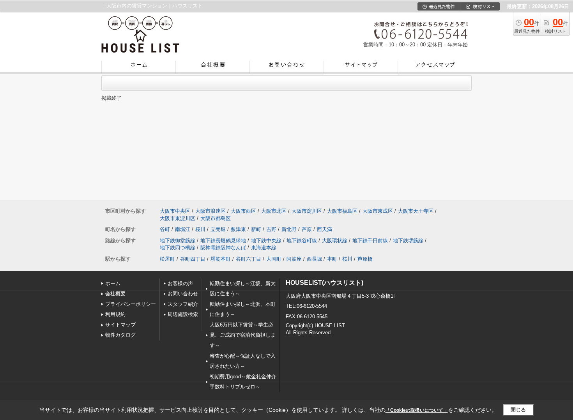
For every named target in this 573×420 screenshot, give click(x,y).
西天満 (324, 229)
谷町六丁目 (248, 259)
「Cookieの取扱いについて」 (417, 410)
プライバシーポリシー (130, 304)
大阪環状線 (334, 241)
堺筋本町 (220, 259)
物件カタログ (120, 335)
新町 (256, 229)
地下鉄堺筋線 (408, 241)
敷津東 (238, 229)
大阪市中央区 (175, 211)
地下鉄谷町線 (301, 241)
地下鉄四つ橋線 (177, 248)
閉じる (518, 410)
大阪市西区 (243, 211)
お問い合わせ (183, 293)
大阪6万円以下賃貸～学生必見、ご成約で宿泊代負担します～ (243, 335)
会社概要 (115, 293)
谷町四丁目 (192, 259)
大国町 (273, 259)
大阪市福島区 (342, 211)
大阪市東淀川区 (177, 218)
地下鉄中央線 (266, 241)
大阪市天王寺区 (415, 211)
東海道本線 (263, 248)
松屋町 (167, 259)
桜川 (200, 229)
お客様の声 (180, 283)
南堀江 (182, 229)
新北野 (289, 229)
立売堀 (218, 229)
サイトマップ (120, 325)
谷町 (165, 229)
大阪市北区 (273, 211)
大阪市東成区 (378, 211)
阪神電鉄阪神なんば (223, 248)
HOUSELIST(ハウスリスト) (324, 282)
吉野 (271, 229)
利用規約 (115, 314)
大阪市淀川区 (307, 211)
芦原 (307, 229)
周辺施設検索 (183, 314)
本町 (332, 259)
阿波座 (294, 259)
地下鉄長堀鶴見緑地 (223, 241)
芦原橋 (365, 259)
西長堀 (314, 259)
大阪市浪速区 (210, 211)
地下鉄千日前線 (370, 241)
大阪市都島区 (215, 218)
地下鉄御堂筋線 (177, 241)
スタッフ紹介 (183, 304)
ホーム (112, 283)
